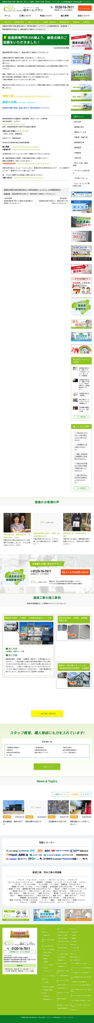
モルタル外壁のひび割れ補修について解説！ (81, 1000)
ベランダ (17, 884)
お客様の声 (46, 996)
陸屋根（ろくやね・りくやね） (22, 886)
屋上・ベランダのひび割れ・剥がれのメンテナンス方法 (80, 1005)
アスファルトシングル (47, 902)
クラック (21, 880)
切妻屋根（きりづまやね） (50, 898)
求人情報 (74, 941)
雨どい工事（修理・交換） (81, 164)
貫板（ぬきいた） (71, 895)
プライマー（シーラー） (56, 880)
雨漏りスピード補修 (62, 935)
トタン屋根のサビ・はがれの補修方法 (80, 972)
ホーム (7, 16)
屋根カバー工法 (33, 22)
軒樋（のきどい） (64, 900)
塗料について (73, 954)
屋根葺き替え (19, 22)
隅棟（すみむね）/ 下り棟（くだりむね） (24, 900)
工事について (60, 928)
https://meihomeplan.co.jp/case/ (25, 147)
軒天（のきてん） (44, 895)
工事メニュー (45, 932)
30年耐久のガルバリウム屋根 (63, 993)
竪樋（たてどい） (79, 900)
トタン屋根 (80, 886)
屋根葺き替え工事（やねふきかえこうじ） (37, 889)
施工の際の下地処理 (62, 947)
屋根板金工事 (64, 22)
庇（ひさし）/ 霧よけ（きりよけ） (55, 891)
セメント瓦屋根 (41, 886)
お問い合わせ (73, 944)
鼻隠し (53, 900)
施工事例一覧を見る (48, 713)
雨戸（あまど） (15, 893)
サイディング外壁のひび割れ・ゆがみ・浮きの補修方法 (80, 990)
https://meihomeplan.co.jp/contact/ (29, 178)
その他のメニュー (74, 1009)
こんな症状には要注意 (63, 954)
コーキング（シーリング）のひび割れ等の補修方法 (80, 968)
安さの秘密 (46, 982)
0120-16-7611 (64, 7)
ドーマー (44, 900)
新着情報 (75, 794)
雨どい (12, 895)
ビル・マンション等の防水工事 (81, 184)
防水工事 (7, 22)
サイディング (72, 880)
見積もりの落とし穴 (62, 988)
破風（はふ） (57, 895)
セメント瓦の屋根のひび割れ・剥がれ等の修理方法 (80, 977)
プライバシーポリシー (77, 950)
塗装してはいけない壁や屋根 (62, 981)
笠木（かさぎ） (34, 891)
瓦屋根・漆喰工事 (49, 22)
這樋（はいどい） (45, 893)
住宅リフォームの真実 (62, 963)
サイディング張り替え (81, 171)
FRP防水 (33, 902)
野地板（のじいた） (20, 891)
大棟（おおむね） (69, 898)
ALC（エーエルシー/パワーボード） (21, 882)
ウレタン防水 (43, 884)
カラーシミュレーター (63, 944)
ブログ (87, 794)
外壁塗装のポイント (62, 966)
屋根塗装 (76, 22)
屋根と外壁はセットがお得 (62, 1005)
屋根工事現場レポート (48, 999)
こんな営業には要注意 (63, 975)
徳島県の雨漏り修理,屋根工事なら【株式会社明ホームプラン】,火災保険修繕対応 (41, 1017)
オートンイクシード (62, 950)
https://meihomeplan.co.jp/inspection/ (33, 163)
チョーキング (31, 880)
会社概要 (74, 935)
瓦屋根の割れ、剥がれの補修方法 (79, 981)
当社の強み (74, 932)
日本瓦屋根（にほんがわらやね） (61, 886)
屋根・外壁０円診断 (62, 938)
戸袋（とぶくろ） (76, 891)
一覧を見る (82, 417)
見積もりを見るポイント (63, 985)
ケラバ (82, 895)
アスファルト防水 (29, 884)
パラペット (24, 902)
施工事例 (44, 993)
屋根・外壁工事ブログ (75, 960)
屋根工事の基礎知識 (62, 1008)
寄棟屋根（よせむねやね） (29, 898)
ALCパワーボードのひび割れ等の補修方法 (81, 985)
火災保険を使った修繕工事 (48, 986)
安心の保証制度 (61, 957)
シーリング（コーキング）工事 (65, 882)
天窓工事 (77, 158)
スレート (60, 902)
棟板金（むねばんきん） (26, 895)
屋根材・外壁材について (76, 957)
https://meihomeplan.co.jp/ (13, 124)
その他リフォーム (81, 178)
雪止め (57, 889)
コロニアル (70, 902)
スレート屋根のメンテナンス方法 (79, 963)
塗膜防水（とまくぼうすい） (71, 884)
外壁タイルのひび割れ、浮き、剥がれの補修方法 (80, 996)
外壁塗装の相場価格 (48, 990)
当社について (48, 766)
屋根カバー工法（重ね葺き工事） (48, 940)
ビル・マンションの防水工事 (48, 975)
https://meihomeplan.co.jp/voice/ (26, 149)
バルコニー (83, 882)
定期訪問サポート (62, 960)
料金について (45, 979)
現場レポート (61, 794)
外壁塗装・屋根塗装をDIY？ (61, 999)
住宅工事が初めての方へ (63, 932)
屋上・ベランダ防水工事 (49, 949)
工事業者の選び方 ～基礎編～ (62, 971)
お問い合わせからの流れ (63, 941)
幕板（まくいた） (29, 893)
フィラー (42, 880)
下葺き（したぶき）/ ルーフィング (74, 889)
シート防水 (54, 884)
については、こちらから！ (19, 102)
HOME (43, 928)
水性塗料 (49, 882)
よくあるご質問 (75, 947)
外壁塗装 (86, 22)
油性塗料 (39, 882)
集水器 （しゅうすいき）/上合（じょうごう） (70, 893)
